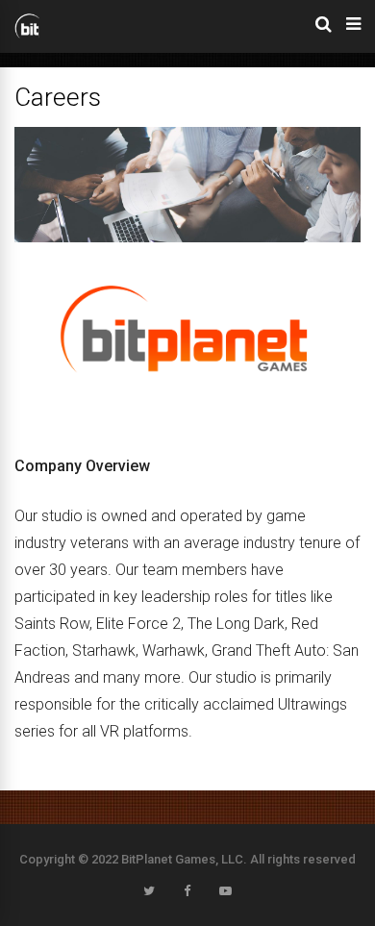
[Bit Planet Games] (26, 35)
